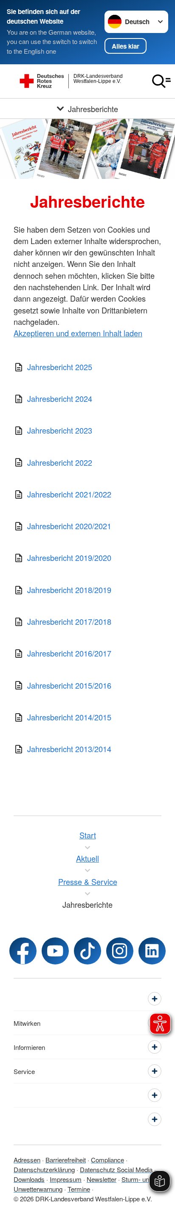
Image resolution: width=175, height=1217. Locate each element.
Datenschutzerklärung (44, 1169)
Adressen (27, 1159)
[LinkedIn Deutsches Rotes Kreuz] (152, 950)
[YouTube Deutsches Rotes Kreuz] (55, 950)
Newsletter (101, 1179)
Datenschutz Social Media (116, 1169)
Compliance (107, 1159)
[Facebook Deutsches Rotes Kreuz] (23, 950)
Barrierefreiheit (65, 1159)
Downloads (29, 1179)
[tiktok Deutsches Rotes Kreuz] (87, 950)
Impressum (66, 1179)
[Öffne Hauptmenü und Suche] (161, 81)
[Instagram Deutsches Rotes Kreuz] (119, 950)
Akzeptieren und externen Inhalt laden (78, 332)
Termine (79, 1188)
